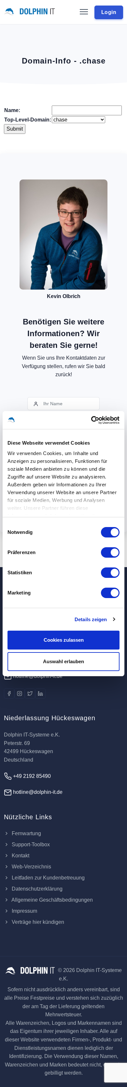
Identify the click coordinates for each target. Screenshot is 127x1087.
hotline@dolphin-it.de (37, 676)
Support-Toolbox (30, 844)
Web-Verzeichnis (30, 866)
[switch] (110, 552)
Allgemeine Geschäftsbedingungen (51, 900)
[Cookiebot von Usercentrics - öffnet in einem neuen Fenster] (91, 420)
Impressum (23, 911)
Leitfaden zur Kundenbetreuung (47, 877)
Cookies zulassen (64, 640)
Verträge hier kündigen (37, 922)
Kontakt (19, 855)
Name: (12, 110)
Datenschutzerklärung (36, 889)
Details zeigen (91, 619)
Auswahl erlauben (63, 661)
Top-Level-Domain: (27, 119)
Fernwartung (25, 833)
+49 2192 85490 (31, 776)
